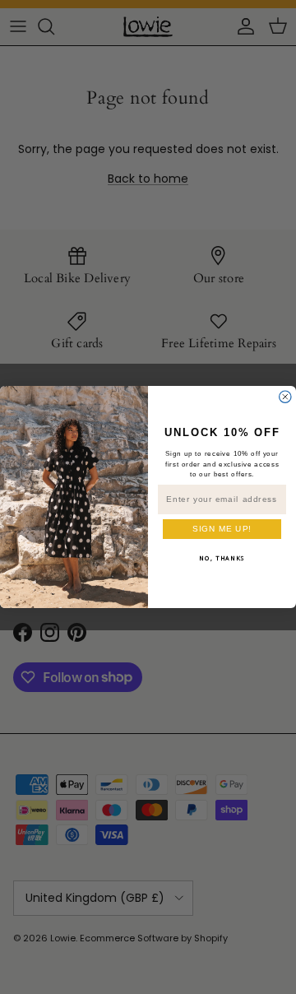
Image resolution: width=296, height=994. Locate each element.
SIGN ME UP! (222, 528)
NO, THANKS (221, 558)
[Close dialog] (285, 396)
